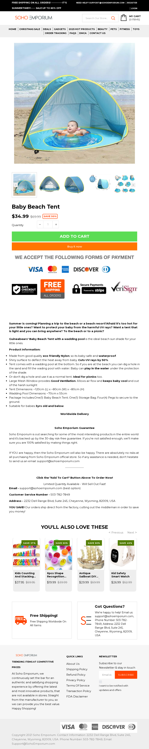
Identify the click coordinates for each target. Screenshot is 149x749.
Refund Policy (75, 674)
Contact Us (97, 33)
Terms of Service (78, 685)
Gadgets (60, 29)
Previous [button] (16, 185)
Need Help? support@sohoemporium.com (100, 3)
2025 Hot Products (82, 29)
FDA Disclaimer (77, 696)
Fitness (125, 29)
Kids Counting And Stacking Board (25, 575)
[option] (74, 105)
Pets (113, 29)
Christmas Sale (29, 29)
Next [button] (133, 185)
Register (132, 3)
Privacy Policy (75, 680)
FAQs (73, 33)
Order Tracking (56, 33)
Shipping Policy (76, 669)
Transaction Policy (78, 691)
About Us (72, 663)
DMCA (82, 33)
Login (134, 8)
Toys (136, 29)
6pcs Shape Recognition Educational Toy (58, 575)
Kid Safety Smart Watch (120, 575)
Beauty (102, 29)
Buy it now (74, 246)
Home (12, 29)
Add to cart (74, 236)
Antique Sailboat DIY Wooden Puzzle (90, 575)
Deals (47, 29)
